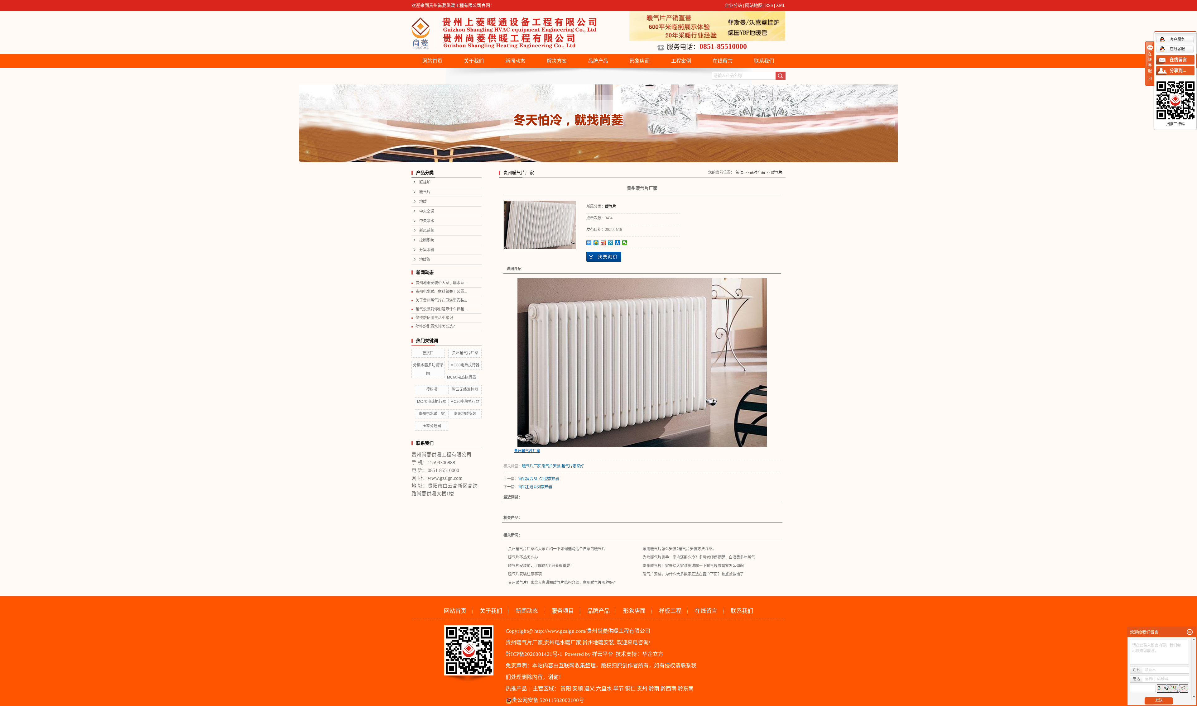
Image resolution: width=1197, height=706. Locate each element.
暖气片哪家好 (572, 466)
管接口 (428, 353)
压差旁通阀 (431, 426)
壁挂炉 (424, 182)
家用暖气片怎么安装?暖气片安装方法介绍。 (679, 549)
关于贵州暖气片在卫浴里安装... (441, 300)
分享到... (1178, 70)
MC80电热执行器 (464, 365)
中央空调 (426, 211)
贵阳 (565, 689)
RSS (769, 5)
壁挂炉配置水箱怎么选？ (436, 326)
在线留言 (723, 61)
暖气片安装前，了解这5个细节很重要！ (541, 566)
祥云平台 (602, 654)
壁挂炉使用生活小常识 (434, 318)
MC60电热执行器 (461, 377)
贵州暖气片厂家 (465, 353)
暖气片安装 (551, 466)
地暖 (423, 201)
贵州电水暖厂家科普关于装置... (441, 291)
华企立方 (652, 654)
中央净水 (426, 221)
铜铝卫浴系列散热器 (535, 487)
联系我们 (764, 61)
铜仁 (630, 689)
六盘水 (604, 689)
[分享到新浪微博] (603, 242)
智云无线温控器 (465, 389)
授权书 (431, 389)
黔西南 (668, 689)
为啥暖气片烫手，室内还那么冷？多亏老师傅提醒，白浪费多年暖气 (699, 557)
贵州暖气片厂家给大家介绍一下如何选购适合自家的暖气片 (556, 549)
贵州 (642, 689)
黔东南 (686, 689)
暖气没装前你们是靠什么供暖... (441, 309)
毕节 (618, 689)
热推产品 (516, 689)
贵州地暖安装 (465, 414)
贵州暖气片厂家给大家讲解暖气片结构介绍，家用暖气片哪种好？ (562, 582)
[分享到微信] (624, 242)
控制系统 (426, 240)
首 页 (739, 172)
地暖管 (424, 259)
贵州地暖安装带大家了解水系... (441, 283)
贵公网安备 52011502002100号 (548, 700)
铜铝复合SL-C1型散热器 (538, 479)
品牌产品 (598, 61)
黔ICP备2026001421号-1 (534, 654)
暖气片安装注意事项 (525, 574)
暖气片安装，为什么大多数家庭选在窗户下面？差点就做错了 (693, 574)
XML (781, 5)
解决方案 (557, 61)
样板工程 (670, 611)
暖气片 (424, 192)
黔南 (654, 689)
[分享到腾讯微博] (610, 242)
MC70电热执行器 (431, 401)
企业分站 (733, 5)
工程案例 (681, 61)
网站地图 (753, 5)
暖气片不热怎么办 (523, 557)
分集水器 (426, 250)
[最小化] (1190, 632)
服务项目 (562, 611)
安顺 (577, 689)
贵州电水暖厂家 (432, 414)
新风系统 (426, 230)
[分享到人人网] (617, 242)
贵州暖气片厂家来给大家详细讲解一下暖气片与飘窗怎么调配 (693, 566)
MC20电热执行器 (464, 401)
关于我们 (474, 61)
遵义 (589, 689)
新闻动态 (515, 61)
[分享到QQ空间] (596, 242)
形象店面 (640, 61)
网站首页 (432, 61)
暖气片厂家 (531, 466)
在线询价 (603, 257)
